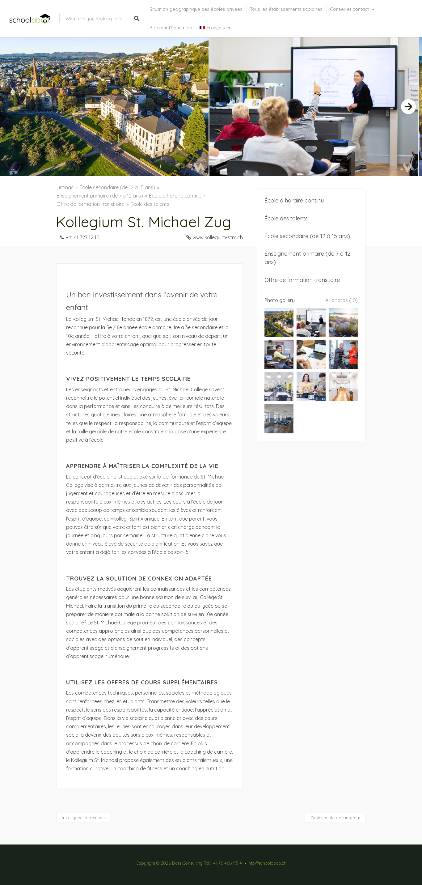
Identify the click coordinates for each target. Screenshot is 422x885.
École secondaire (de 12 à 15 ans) (117, 187)
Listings (65, 187)
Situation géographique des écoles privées (196, 9)
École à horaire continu (175, 196)
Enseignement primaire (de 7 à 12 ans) (100, 196)
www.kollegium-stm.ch (217, 237)
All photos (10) (341, 300)
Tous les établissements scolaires (286, 9)
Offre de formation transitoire (90, 204)
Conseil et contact (349, 9)
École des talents (149, 204)
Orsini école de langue (333, 817)
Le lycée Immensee (85, 817)
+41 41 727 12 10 (82, 237)
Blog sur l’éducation (171, 28)
